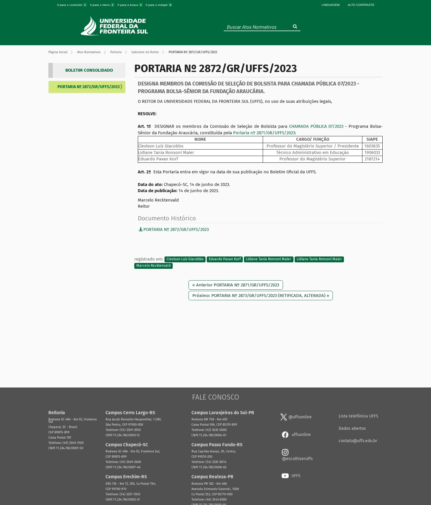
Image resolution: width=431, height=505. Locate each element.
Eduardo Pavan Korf (225, 259)
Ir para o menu (101, 4)
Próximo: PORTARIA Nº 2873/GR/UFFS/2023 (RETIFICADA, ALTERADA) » (260, 295)
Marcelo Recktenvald (153, 266)
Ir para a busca (130, 4)
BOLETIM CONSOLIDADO (89, 70)
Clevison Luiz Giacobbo (185, 259)
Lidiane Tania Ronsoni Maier (268, 259)
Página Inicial (57, 52)
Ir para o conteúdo (71, 4)
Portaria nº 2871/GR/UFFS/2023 (264, 132)
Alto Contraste (361, 4)
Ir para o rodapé (158, 4)
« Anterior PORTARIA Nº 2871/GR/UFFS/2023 (235, 285)
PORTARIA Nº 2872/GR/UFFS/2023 (88, 86)
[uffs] (115, 26)
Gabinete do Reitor (145, 52)
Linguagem (331, 4)
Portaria (116, 52)
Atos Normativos (89, 52)
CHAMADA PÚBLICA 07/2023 (316, 126)
